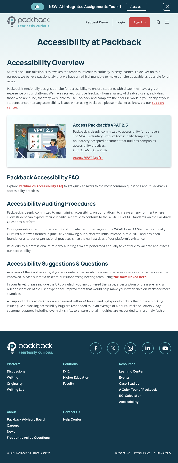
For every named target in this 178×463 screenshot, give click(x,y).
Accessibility (129, 402)
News (11, 431)
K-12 (66, 371)
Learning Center (131, 371)
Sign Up (139, 22)
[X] (113, 348)
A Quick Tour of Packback (138, 389)
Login (120, 22)
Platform (13, 364)
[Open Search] (158, 22)
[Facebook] (96, 348)
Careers (13, 425)
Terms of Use (122, 453)
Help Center (72, 419)
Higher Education (76, 377)
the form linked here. (130, 277)
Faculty (68, 383)
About (11, 412)
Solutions (70, 364)
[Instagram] (130, 348)
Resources (127, 364)
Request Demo (97, 22)
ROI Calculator (130, 395)
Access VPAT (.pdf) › (88, 157)
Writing (12, 377)
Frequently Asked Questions (28, 437)
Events (124, 377)
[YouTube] (165, 348)
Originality (15, 383)
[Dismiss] (167, 7)
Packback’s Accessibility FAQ (41, 186)
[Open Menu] (167, 22)
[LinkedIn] (148, 348)
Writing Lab (15, 389)
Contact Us (71, 412)
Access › (136, 7)
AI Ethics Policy (162, 453)
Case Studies (129, 383)
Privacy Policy (142, 453)
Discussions (16, 371)
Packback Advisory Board (26, 419)
